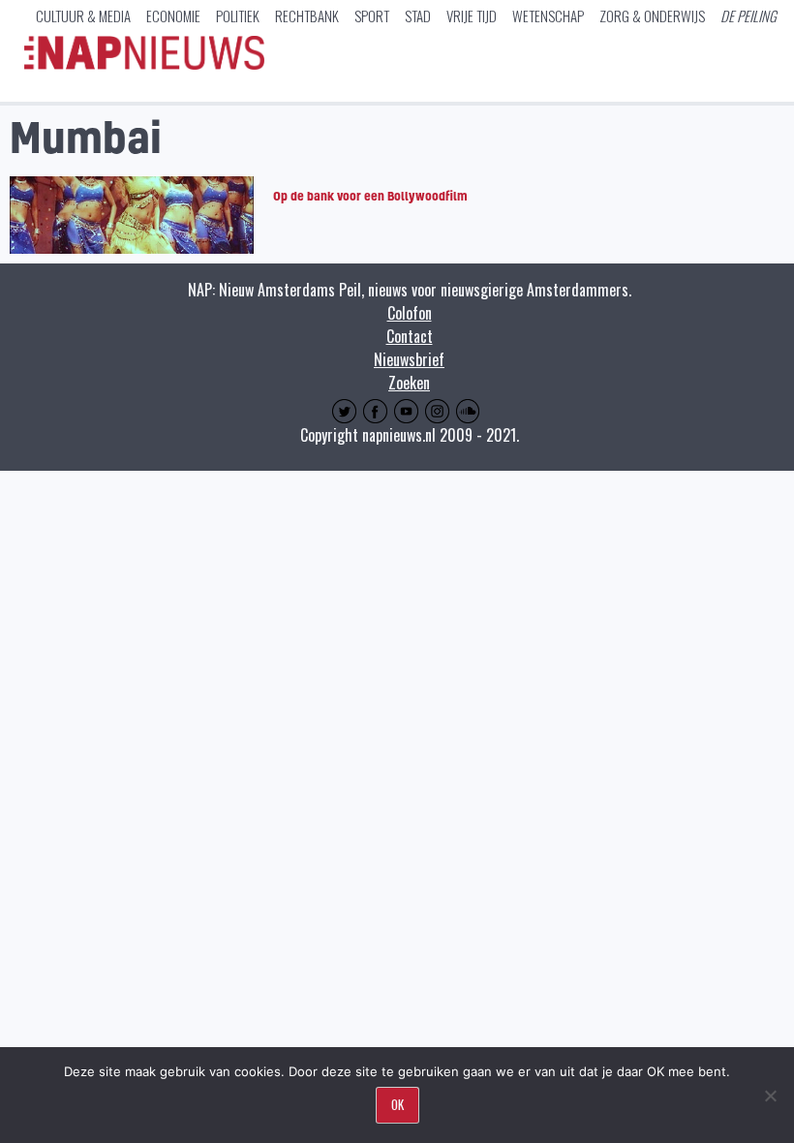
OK (397, 1104)
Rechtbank (307, 15)
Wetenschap (548, 15)
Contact (409, 336)
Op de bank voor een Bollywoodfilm (370, 195)
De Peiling (748, 15)
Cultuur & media (83, 15)
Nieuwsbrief (409, 359)
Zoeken (409, 382)
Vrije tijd (471, 15)
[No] (769, 1095)
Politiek (238, 15)
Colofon (409, 312)
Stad (418, 15)
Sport (371, 15)
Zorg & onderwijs (652, 15)
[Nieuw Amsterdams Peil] (144, 65)
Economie (173, 15)
